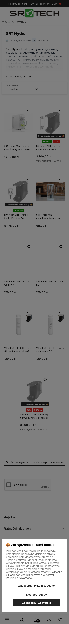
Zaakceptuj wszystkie (36, 602)
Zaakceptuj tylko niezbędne (36, 585)
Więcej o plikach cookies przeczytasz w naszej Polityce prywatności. (34, 575)
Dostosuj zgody (36, 594)
